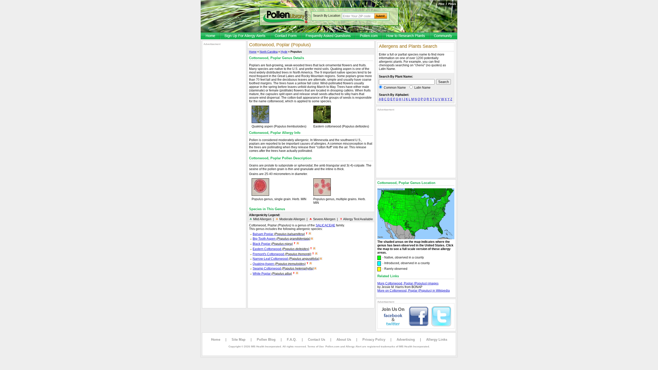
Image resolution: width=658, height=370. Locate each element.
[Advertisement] (224, 123)
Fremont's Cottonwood (282, 254)
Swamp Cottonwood (283, 268)
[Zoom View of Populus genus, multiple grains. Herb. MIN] (322, 195)
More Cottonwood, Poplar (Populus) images (407, 283)
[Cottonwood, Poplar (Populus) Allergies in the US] (415, 238)
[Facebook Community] (443, 36)
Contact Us (316, 339)
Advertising (406, 339)
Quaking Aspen (279, 264)
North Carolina (269, 51)
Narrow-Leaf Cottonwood (286, 259)
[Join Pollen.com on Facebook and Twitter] (415, 328)
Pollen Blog (266, 339)
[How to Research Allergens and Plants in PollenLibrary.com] (406, 36)
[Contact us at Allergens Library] (286, 36)
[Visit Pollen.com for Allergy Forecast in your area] (369, 36)
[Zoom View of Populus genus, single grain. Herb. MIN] (260, 195)
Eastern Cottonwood (281, 249)
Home (253, 51)
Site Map (238, 339)
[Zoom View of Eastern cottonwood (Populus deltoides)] (322, 122)
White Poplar (272, 273)
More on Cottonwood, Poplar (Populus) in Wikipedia (413, 290)
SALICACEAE (325, 225)
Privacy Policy (373, 339)
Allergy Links (436, 339)
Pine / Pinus (447, 3)
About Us (343, 339)
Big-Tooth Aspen (281, 238)
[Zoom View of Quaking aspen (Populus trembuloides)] (260, 122)
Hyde (284, 51)
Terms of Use (315, 346)
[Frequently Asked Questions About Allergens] (329, 36)
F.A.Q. (292, 339)
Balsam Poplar (279, 234)
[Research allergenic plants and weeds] (210, 36)
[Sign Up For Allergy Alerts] (245, 36)
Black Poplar (273, 244)
